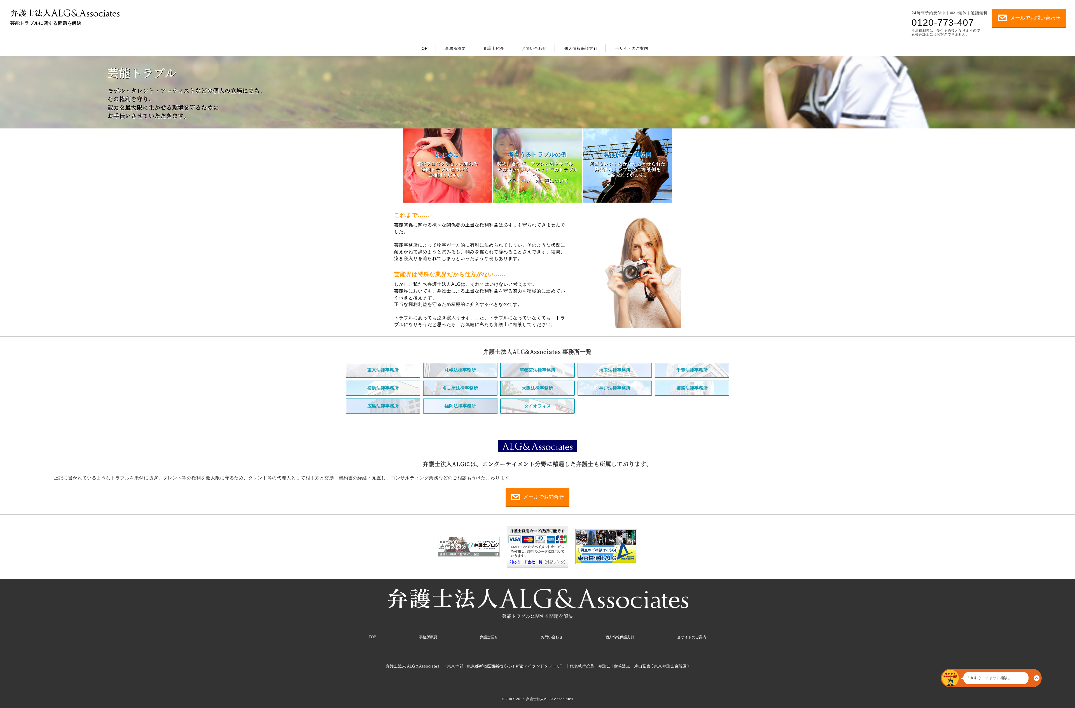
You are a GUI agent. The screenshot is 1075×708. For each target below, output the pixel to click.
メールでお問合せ (544, 497)
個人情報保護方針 (572, 11)
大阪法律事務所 (537, 388)
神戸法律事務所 (614, 388)
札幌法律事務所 (460, 370)
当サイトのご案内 (627, 11)
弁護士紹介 (486, 11)
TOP (427, 11)
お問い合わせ (524, 11)
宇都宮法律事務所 (537, 370)
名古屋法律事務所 (460, 388)
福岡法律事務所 (460, 406)
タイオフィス (537, 406)
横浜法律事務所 (383, 388)
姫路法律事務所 (692, 388)
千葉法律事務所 (692, 370)
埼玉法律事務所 (614, 370)
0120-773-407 (943, 22)
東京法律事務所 (383, 370)
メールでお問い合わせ (1035, 18)
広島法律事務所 (383, 406)
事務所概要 (451, 11)
